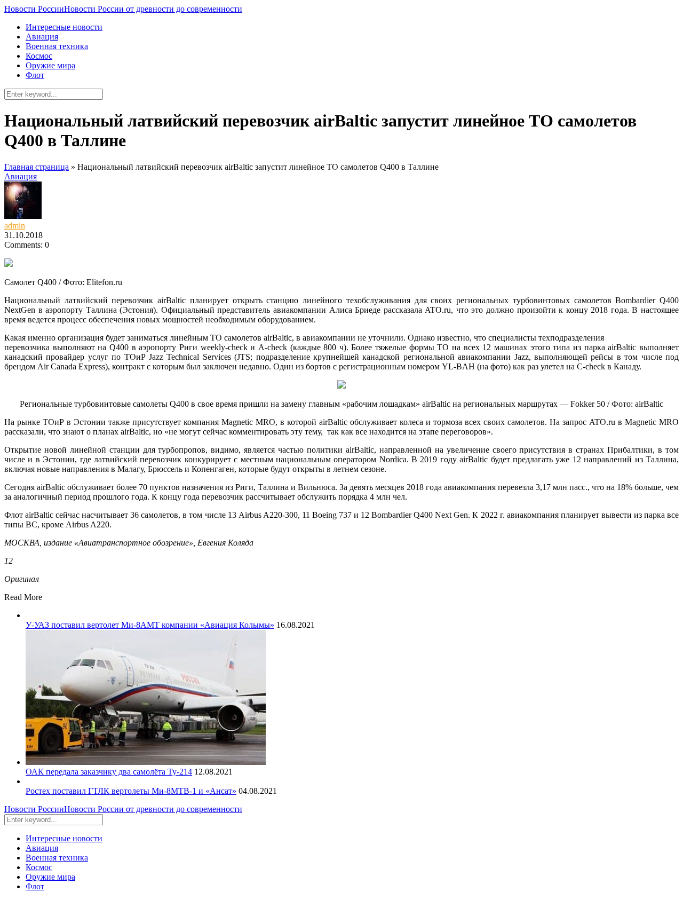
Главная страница (36, 166)
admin (14, 225)
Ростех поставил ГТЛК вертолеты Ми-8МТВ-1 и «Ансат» (131, 790)
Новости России (123, 8)
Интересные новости (64, 26)
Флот (35, 75)
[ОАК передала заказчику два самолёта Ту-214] (146, 762)
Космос (39, 55)
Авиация (42, 36)
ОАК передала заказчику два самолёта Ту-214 (109, 771)
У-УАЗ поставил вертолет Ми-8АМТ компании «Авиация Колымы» (150, 624)
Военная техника (57, 46)
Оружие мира (50, 65)
